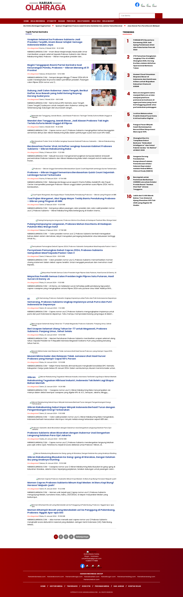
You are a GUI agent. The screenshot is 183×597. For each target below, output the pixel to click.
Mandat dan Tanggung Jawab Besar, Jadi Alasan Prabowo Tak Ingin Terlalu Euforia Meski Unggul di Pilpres (68, 122)
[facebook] (137, 6)
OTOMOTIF (51, 21)
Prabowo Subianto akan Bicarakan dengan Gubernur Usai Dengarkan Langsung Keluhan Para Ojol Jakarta (68, 434)
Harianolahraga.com (74, 576)
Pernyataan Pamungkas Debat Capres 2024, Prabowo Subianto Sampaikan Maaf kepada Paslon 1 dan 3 (65, 251)
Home (26, 21)
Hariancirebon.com (91, 579)
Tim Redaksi (72, 586)
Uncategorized (33, 48)
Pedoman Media (102, 586)
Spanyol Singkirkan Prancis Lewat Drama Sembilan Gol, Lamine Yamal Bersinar (78, 26)
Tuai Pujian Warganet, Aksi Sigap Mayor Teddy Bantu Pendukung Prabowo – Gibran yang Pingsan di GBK (71, 200)
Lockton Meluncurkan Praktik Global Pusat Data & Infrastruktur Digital (145, 115)
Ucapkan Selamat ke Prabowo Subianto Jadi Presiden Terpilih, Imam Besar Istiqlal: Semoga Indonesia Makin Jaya (54, 42)
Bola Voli (96, 21)
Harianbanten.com (91, 576)
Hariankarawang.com (146, 576)
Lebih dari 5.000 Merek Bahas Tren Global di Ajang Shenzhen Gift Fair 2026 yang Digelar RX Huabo (144, 200)
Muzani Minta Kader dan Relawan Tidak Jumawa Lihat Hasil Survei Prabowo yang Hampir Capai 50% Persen (66, 357)
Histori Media (56, 586)
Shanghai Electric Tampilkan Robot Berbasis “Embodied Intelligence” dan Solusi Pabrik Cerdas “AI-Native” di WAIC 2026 (145, 144)
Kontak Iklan (134, 586)
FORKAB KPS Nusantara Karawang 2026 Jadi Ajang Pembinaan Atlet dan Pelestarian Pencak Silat (144, 45)
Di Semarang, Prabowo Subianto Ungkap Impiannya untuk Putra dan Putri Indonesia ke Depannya (69, 301)
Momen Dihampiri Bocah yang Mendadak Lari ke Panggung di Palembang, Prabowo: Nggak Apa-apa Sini (71, 511)
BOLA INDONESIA (38, 21)
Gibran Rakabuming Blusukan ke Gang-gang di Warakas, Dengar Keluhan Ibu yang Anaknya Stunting (71, 458)
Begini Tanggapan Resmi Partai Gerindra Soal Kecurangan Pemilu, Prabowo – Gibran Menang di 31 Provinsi (58, 67)
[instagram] (149, 6)
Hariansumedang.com (126, 576)
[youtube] (154, 6)
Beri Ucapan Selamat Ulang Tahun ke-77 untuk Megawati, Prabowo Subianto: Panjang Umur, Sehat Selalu (67, 330)
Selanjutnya (82, 536)
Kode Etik (86, 586)
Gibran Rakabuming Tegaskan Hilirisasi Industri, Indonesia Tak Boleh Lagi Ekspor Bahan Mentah (70, 380)
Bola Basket (108, 21)
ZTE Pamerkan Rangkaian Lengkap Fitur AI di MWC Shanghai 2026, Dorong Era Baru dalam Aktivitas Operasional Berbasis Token (144, 62)
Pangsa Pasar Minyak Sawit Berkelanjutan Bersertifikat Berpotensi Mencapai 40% (144, 128)
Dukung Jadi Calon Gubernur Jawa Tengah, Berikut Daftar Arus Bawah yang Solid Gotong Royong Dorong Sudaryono (57, 93)
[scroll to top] (175, 593)
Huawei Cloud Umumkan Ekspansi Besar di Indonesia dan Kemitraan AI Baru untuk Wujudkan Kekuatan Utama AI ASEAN (144, 80)
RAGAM (61, 21)
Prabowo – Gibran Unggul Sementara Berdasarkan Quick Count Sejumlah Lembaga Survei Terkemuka (70, 174)
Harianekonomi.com (55, 576)
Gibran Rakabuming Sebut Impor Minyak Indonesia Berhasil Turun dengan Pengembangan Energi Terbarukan (71, 408)
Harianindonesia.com (37, 576)
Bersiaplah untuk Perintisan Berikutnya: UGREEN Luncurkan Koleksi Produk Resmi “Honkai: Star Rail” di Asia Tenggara (144, 183)
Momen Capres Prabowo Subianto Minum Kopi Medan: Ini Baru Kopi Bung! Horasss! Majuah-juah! (70, 484)
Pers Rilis (71, 21)
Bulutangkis (83, 21)
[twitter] (143, 6)
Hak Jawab (119, 586)
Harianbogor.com (108, 576)
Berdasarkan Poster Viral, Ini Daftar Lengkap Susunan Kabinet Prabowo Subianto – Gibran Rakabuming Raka (69, 147)
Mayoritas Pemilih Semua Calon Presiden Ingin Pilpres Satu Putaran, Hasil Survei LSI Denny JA (70, 278)
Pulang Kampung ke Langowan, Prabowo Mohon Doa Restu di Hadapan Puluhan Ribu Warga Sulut (69, 225)
